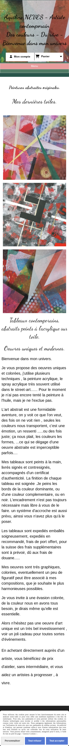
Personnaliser (12, 740)
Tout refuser (34, 740)
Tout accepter (56, 740)
